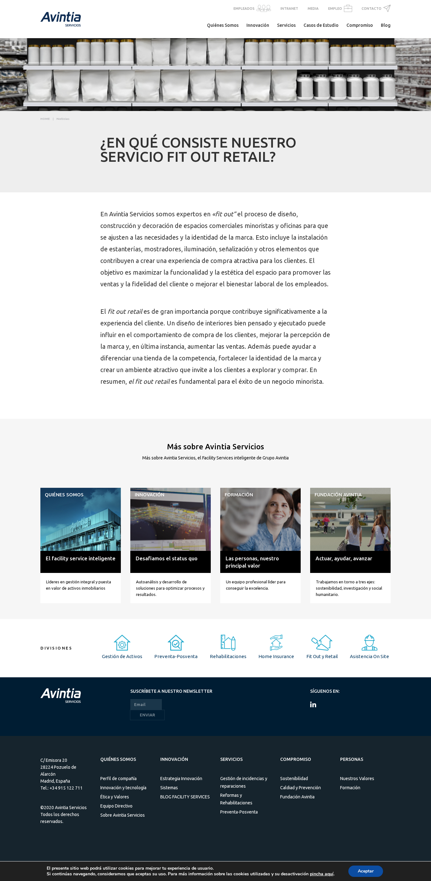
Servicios (286, 25)
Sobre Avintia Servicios (122, 815)
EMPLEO (335, 8)
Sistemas (169, 787)
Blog (386, 25)
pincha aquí (322, 874)
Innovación (257, 25)
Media (313, 8)
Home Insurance (276, 656)
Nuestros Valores (357, 778)
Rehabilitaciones (228, 656)
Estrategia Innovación (181, 778)
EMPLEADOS (244, 8)
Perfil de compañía (118, 778)
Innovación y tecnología (123, 787)
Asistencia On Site (369, 656)
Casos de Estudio (321, 25)
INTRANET (289, 8)
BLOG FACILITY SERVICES (185, 796)
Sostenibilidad (294, 778)
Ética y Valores (114, 796)
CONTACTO (371, 8)
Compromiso (359, 25)
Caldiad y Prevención (300, 787)
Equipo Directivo (116, 805)
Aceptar (366, 871)
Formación (350, 787)
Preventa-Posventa (176, 656)
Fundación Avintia (297, 796)
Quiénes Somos (223, 25)
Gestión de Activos (122, 656)
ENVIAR (147, 715)
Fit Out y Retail (322, 656)
